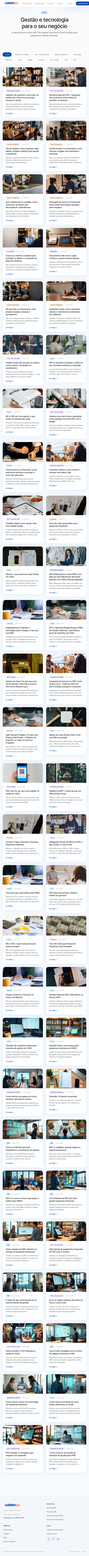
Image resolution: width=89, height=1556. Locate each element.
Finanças (41, 60)
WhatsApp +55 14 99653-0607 (13, 1518)
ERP (74, 60)
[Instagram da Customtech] (49, 1539)
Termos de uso (52, 1534)
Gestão (29, 60)
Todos (7, 54)
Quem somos (8, 1530)
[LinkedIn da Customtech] (58, 1539)
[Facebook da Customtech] (53, 1539)
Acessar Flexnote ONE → (55, 1519)
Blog (5, 1537)
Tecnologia (77, 54)
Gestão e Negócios (61, 54)
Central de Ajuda (9, 1541)
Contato (60, 3)
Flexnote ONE (39, 3)
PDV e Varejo (54, 60)
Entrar (70, 3)
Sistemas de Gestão (22, 54)
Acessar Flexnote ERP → (55, 1516)
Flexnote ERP (27, 3)
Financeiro (8, 60)
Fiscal (20, 60)
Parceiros (50, 3)
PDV (66, 60)
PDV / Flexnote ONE (42, 54)
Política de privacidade (55, 1530)
